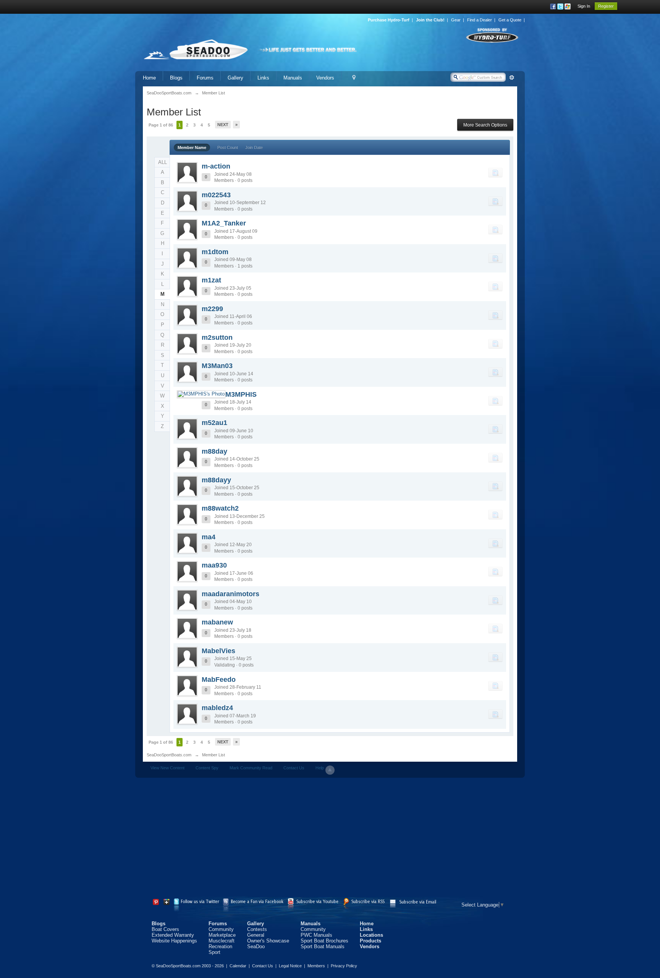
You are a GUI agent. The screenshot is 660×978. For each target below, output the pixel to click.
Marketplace (222, 935)
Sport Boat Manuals (323, 946)
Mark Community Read (251, 768)
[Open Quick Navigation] (353, 78)
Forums (205, 78)
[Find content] (495, 172)
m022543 (216, 195)
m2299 (212, 309)
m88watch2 (220, 508)
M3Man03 (217, 366)
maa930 (214, 565)
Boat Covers (165, 929)
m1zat (211, 280)
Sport (214, 952)
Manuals (292, 78)
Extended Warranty (173, 935)
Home (149, 78)
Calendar (238, 965)
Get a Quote (509, 20)
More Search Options (485, 125)
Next (222, 124)
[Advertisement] (330, 838)
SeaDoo (256, 946)
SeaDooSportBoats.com (169, 755)
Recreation (220, 946)
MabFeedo (219, 679)
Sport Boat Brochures (324, 941)
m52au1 (214, 423)
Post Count (227, 147)
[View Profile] (187, 172)
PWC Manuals (316, 935)
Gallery (235, 78)
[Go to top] (330, 770)
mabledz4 (217, 708)
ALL (162, 162)
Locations (371, 935)
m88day (214, 451)
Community (221, 929)
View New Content (167, 768)
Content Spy (207, 768)
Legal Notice (290, 965)
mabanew (217, 622)
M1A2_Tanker (224, 223)
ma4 (208, 537)
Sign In (584, 6)
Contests (257, 929)
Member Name (192, 147)
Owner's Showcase (268, 941)
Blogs (176, 78)
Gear (456, 20)
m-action (216, 166)
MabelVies (218, 651)
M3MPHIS (241, 394)
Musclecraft (222, 941)
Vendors (325, 78)
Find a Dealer (479, 20)
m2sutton (217, 337)
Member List (213, 755)
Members (316, 965)
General (255, 935)
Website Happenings (174, 941)
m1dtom (215, 252)
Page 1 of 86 (161, 125)
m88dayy (216, 480)
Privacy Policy (344, 965)
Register (606, 6)
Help (319, 768)
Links (263, 78)
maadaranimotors (230, 594)
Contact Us (293, 768)
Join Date (254, 147)
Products (370, 941)
